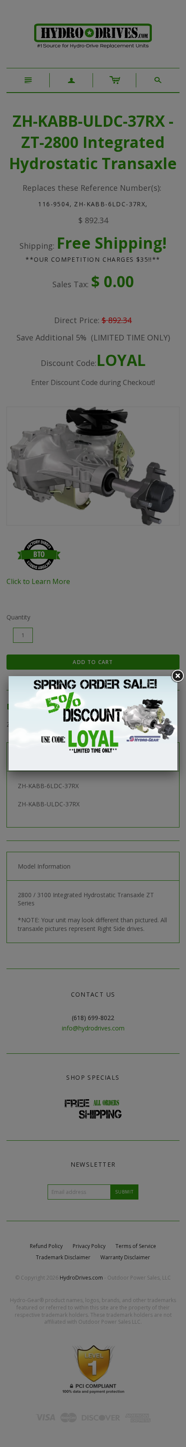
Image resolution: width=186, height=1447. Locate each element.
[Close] (177, 676)
